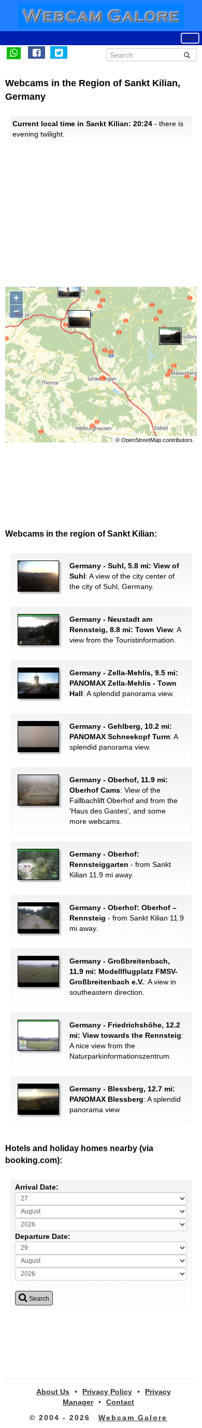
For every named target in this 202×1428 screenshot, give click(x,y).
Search (38, 1298)
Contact (120, 1402)
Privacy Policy (107, 1391)
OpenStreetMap (141, 440)
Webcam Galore (132, 1417)
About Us (52, 1391)
